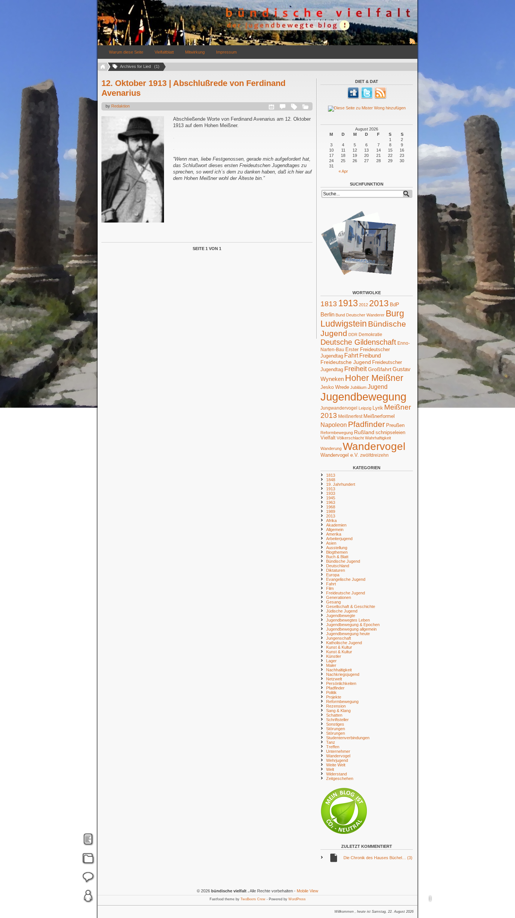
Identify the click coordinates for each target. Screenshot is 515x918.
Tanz (330, 742)
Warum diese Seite (126, 52)
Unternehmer (338, 751)
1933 (330, 493)
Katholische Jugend (344, 642)
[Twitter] (367, 97)
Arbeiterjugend (339, 538)
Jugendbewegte (340, 615)
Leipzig (365, 408)
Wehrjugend (337, 760)
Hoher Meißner (374, 378)
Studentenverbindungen (347, 737)
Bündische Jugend (343, 561)
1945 (330, 498)
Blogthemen (337, 552)
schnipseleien (390, 432)
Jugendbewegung (363, 396)
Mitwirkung (195, 52)
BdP (394, 304)
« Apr (343, 171)
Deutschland (337, 565)
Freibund (370, 356)
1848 (330, 479)
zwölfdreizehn (374, 455)
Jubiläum (358, 387)
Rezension (336, 706)
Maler (331, 665)
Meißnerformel (379, 416)
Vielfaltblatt (164, 52)
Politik (331, 692)
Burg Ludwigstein (362, 319)
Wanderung (331, 448)
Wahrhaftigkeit (378, 438)
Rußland (364, 432)
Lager (331, 661)
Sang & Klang (338, 710)
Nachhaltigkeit (339, 670)
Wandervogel (374, 446)
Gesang (333, 602)
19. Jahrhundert (340, 484)
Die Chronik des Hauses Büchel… (377, 857)
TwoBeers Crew (253, 899)
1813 (328, 304)
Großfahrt (379, 369)
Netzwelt (334, 679)
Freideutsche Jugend (345, 362)
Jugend (378, 386)
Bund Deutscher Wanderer (360, 315)
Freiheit (355, 369)
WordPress (297, 899)
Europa (332, 575)
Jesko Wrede (334, 387)
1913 (348, 303)
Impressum (226, 52)
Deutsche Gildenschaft (358, 342)
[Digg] (353, 97)
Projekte (333, 697)
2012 (363, 304)
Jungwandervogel (338, 407)
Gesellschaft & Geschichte (350, 606)
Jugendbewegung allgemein (351, 629)
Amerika (333, 534)
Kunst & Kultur (339, 647)
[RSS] (380, 97)
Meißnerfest (350, 416)
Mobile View (307, 891)
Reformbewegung (336, 432)
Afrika (331, 520)
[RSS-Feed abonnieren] (413, 43)
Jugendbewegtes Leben (348, 620)
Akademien (336, 525)
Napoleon (333, 425)
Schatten (334, 715)
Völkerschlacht (350, 438)
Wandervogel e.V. (339, 455)
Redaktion (120, 106)
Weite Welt (335, 765)
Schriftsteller (337, 719)
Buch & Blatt (337, 556)
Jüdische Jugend (341, 611)
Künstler (333, 656)
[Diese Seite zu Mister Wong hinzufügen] (366, 109)
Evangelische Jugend (345, 579)
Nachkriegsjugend (342, 674)
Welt (330, 769)
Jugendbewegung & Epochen (353, 624)
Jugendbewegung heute (348, 633)
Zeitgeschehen (339, 778)
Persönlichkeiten (341, 683)
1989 (330, 511)
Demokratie (370, 334)
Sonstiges (335, 724)
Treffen (332, 747)
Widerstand (336, 774)
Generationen (338, 597)
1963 (330, 502)
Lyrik (377, 408)
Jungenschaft (338, 638)
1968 (330, 507)
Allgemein (334, 529)
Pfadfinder (366, 424)
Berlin (327, 315)
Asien (331, 543)
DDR (352, 334)
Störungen (335, 728)
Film (330, 588)
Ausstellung (336, 547)
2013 (379, 303)
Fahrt (351, 355)
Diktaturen (335, 570)
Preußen (395, 425)
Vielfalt (328, 438)
